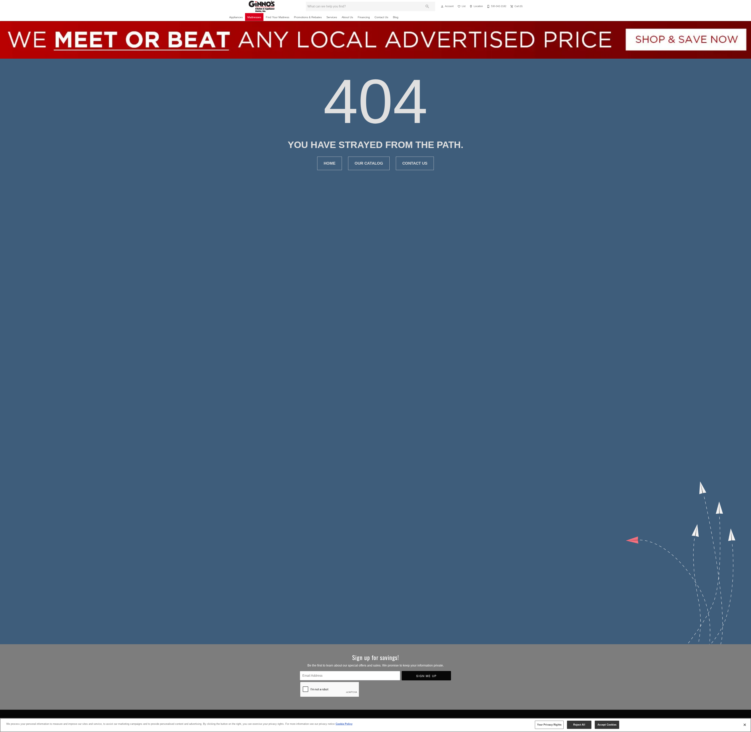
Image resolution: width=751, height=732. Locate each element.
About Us (347, 17)
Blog (395, 17)
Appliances (236, 17)
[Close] (744, 724)
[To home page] (262, 6)
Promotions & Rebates (308, 17)
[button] (442, 6)
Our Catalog (369, 163)
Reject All (579, 724)
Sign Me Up (426, 676)
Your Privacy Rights (549, 724)
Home (329, 163)
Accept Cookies (607, 724)
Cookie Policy (344, 723)
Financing (364, 17)
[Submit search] (427, 6)
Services (331, 17)
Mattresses (254, 17)
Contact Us (381, 17)
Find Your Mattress (277, 17)
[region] (375, 725)
